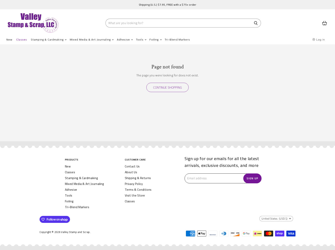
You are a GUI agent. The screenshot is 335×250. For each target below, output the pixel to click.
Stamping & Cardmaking (47, 39)
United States (275, 219)
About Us (131, 172)
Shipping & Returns (138, 178)
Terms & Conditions (138, 189)
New (9, 39)
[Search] (256, 23)
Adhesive (124, 39)
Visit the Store (135, 195)
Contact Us (132, 166)
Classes (21, 39)
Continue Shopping (167, 87)
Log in (320, 39)
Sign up (252, 178)
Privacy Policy (134, 184)
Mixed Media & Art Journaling (90, 39)
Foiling (154, 39)
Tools (140, 39)
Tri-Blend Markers (177, 39)
